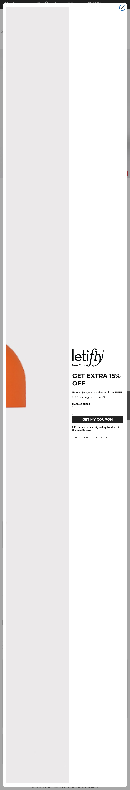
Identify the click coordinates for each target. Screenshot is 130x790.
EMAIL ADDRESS (81, 404)
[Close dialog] (122, 8)
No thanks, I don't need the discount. (90, 437)
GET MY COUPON (97, 419)
